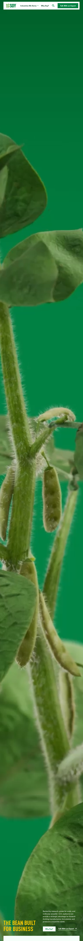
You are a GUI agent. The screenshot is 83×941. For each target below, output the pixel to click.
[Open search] (53, 5)
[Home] (11, 6)
